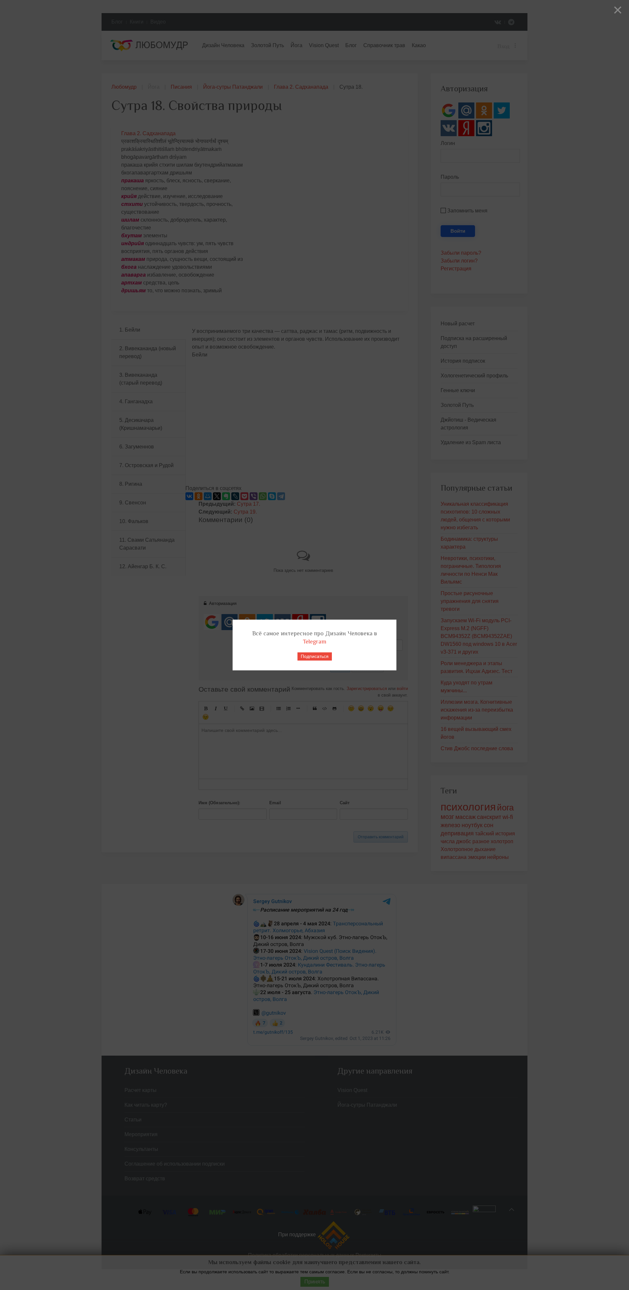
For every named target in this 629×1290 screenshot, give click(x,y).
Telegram (314, 641)
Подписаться (315, 656)
